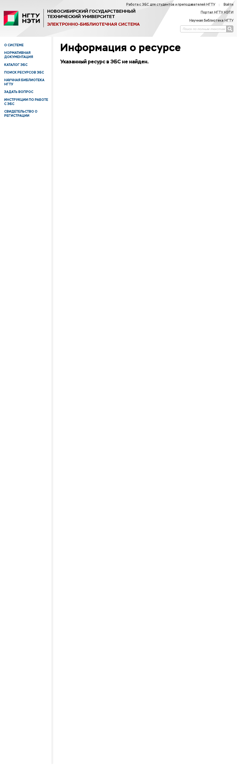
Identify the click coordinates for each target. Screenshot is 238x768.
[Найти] (229, 28)
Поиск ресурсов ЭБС (24, 72)
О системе (14, 45)
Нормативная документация (18, 55)
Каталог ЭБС (16, 65)
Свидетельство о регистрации (20, 113)
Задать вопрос (18, 92)
